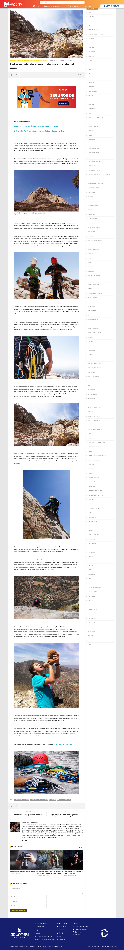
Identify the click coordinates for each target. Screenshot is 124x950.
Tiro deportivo (92, 596)
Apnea (90, 25)
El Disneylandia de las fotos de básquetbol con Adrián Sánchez (39, 131)
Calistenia (91, 82)
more (80, 75)
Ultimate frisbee (93, 609)
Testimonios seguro (94, 587)
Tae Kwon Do (92, 574)
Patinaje (90, 451)
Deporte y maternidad (95, 157)
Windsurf (91, 640)
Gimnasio (90, 258)
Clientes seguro (93, 126)
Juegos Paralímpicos (94, 332)
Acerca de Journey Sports (43, 936)
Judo (89, 324)
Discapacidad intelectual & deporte (99, 174)
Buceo (90, 78)
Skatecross (91, 552)
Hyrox (90, 288)
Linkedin (62, 939)
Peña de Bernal (43, 799)
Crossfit (90, 130)
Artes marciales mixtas (95, 34)
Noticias (88, 6)
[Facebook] (22, 840)
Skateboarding (92, 548)
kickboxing (91, 350)
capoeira (90, 95)
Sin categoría (92, 543)
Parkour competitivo (94, 447)
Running (90, 530)
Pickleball (91, 469)
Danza (90, 135)
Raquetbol (91, 499)
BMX (89, 65)
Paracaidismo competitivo (96, 442)
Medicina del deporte (94, 381)
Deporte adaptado (94, 148)
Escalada (91, 196)
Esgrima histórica (93, 205)
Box (89, 73)
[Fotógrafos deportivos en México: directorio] (23, 860)
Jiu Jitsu (90, 315)
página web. (69, 744)
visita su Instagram (59, 744)
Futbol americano (93, 249)
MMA (89, 385)
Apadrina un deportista (95, 21)
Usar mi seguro (112, 6)
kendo (90, 346)
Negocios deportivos (94, 420)
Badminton (91, 51)
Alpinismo (91, 16)
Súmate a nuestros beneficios (43, 939)
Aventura (91, 47)
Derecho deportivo (94, 170)
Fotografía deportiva (18, 60)
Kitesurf (90, 354)
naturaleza (33, 799)
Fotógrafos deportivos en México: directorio (23, 871)
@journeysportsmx (81, 932)
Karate (90, 337)
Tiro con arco (92, 591)
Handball (91, 271)
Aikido (90, 12)
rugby (90, 526)
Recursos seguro (93, 504)
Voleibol (90, 627)
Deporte (90, 144)
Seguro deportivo (93, 534)
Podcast (90, 473)
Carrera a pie (92, 100)
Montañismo (92, 389)
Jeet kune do (92, 310)
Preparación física (94, 482)
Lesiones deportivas (94, 363)
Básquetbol (91, 56)
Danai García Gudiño (64, 60)
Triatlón (90, 600)
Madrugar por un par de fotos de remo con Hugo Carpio (36, 126)
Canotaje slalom (93, 91)
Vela (89, 613)
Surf (89, 569)
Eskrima (90, 209)
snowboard (91, 561)
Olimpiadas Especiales (95, 429)
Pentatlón (91, 464)
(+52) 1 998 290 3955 (81, 926)
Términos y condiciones (109, 946)
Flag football (92, 231)
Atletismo (91, 38)
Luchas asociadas (93, 376)
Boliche (90, 69)
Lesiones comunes (93, 359)
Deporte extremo (93, 152)
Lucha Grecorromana (94, 367)
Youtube (62, 936)
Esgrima (90, 201)
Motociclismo (92, 394)
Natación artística (94, 416)
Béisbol (90, 60)
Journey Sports (93, 319)
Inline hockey (92, 306)
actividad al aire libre (22, 799)
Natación (90, 411)
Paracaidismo (92, 438)
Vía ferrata (43, 60)
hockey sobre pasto (94, 284)
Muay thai (91, 403)
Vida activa (91, 622)
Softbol (90, 565)
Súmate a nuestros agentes (43, 943)
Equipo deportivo (93, 187)
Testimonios (73, 6)
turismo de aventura (64, 799)
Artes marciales (93, 29)
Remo (89, 512)
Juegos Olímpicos (93, 328)
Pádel (89, 433)
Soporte (77, 934)
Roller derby (92, 517)
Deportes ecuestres (94, 161)
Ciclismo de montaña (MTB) (96, 117)
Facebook (62, 926)
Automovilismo (92, 43)
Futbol (90, 245)
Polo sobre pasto (93, 477)
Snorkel (90, 556)
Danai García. (21, 215)
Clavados (91, 122)
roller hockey (92, 521)
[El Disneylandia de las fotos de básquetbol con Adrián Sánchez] (76, 860)
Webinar (90, 635)
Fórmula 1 (91, 236)
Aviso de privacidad (94, 946)
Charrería (91, 104)
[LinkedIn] (26, 840)
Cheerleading (92, 108)
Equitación (91, 192)
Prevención (91, 486)
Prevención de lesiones (95, 490)
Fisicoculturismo (93, 223)
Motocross (91, 398)
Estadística (91, 214)
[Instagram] (30, 840)
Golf (89, 262)
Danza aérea (91, 139)
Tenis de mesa (92, 583)
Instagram (62, 930)
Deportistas (92, 165)
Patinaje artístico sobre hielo (97, 455)
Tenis (89, 578)
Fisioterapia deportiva (95, 227)
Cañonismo (91, 86)
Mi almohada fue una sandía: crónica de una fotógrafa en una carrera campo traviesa (64, 814)
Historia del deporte (94, 275)
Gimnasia (90, 253)
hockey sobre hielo (94, 280)
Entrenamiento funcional (96, 183)
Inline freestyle (93, 302)
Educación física (93, 179)
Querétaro (52, 799)
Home (37, 6)
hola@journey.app (81, 929)
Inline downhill (93, 297)
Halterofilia (92, 267)
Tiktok (61, 933)
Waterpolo (91, 631)
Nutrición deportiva (94, 425)
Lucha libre (91, 372)
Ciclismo (90, 113)
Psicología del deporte (95, 495)
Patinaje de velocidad (95, 460)
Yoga (89, 644)
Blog (36, 930)
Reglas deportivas (94, 508)
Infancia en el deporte (95, 293)
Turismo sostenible (32, 60)
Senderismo (91, 539)
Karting (90, 341)
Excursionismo (92, 218)
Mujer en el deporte (94, 407)
